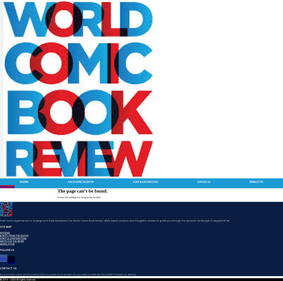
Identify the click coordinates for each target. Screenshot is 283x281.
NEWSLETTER (256, 182)
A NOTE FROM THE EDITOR (81, 182)
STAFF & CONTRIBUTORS (145, 182)
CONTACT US (203, 182)
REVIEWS (24, 182)
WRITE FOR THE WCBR (12, 241)
